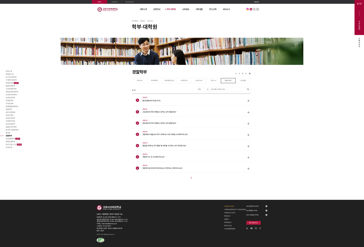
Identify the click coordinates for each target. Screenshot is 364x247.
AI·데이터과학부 (11, 95)
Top (360, 225)
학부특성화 (154, 80)
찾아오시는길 (228, 225)
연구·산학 (212, 9)
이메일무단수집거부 (229, 213)
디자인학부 (10, 103)
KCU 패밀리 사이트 (251, 210)
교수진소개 (198, 80)
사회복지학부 (10, 121)
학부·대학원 (171, 9)
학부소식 (213, 80)
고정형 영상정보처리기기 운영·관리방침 (235, 209)
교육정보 (185, 9)
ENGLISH (256, 2)
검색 (254, 9)
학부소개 (9, 71)
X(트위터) (236, 73)
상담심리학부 (10, 118)
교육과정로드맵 (169, 80)
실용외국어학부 (11, 127)
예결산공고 (227, 216)
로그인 (359, 4)
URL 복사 (246, 73)
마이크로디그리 (14, 145)
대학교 (99, 2)
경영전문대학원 (129, 2)
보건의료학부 (10, 124)
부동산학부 (10, 115)
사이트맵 (257, 9)
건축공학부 (10, 101)
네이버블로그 (242, 73)
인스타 (247, 9)
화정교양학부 (10, 142)
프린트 (250, 73)
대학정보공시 (228, 222)
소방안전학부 (10, 98)
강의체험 (243, 80)
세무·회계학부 (10, 112)
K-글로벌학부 (13, 139)
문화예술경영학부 (12, 106)
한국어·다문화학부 (12, 130)
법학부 (8, 133)
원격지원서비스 (253, 223)
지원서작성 (359, 42)
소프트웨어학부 (11, 89)
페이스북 (239, 73)
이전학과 (9, 147)
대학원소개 (10, 74)
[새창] (100, 240)
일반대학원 (114, 2)
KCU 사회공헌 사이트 (252, 215)
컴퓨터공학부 (10, 86)
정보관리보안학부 (12, 92)
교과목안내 (183, 80)
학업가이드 (228, 80)
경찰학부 (9, 136)
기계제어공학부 (11, 80)
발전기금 (250, 9)
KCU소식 (226, 9)
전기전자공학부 (11, 77)
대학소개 (143, 9)
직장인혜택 (359, 25)
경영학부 (9, 109)
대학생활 (199, 9)
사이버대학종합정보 (229, 229)
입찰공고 (226, 219)
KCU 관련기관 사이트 (252, 206)
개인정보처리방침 (229, 206)
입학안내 (156, 9)
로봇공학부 (12, 83)
